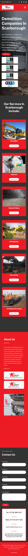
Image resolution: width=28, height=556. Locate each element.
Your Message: (5, 492)
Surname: (4, 469)
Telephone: (4, 484)
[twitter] (21, 2)
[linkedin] (26, 2)
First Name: (5, 461)
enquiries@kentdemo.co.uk (14, 527)
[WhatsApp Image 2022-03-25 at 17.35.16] (14, 122)
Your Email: (5, 477)
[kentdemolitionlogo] (8, 5)
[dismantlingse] (14, 256)
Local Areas (14, 552)
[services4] (14, 290)
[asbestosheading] (14, 156)
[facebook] (19, 2)
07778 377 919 (16, 520)
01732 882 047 (7, 2)
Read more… (7, 368)
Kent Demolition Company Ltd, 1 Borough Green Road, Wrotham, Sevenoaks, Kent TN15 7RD (14, 535)
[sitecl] (14, 189)
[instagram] (23, 2)
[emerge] (14, 223)
